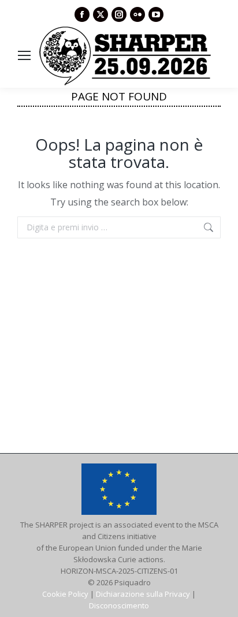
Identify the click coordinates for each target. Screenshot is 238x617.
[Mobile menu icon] (24, 55)
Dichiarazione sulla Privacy (143, 594)
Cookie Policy (65, 594)
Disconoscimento (119, 605)
